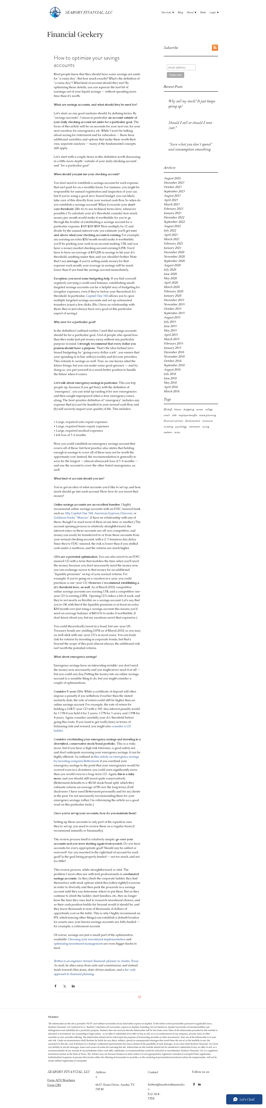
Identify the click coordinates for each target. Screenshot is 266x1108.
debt (174, 415)
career (199, 409)
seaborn (168, 432)
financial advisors (173, 420)
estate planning (207, 415)
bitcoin (177, 409)
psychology (181, 426)
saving (205, 426)
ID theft (168, 409)
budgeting (189, 409)
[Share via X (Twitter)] (64, 986)
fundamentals (192, 420)
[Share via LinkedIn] (73, 986)
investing (168, 426)
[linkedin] (199, 1084)
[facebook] (194, 1084)
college (209, 409)
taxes (177, 432)
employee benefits (188, 415)
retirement (194, 426)
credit (167, 415)
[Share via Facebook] (55, 986)
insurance (207, 420)
